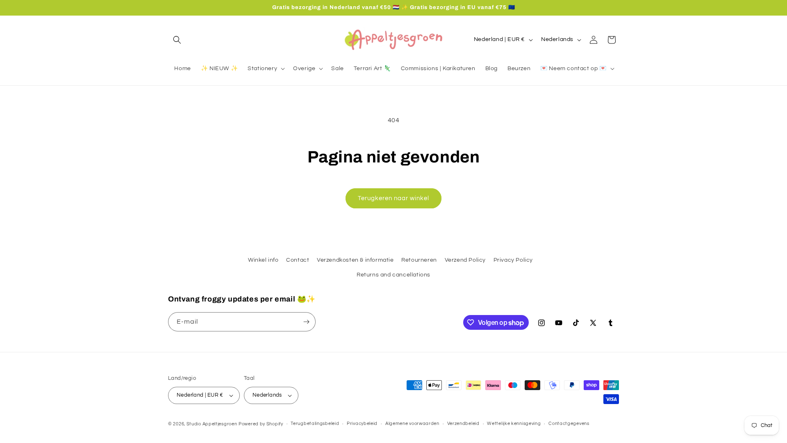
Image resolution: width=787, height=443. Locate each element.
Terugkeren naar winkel (393, 198)
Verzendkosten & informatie (355, 260)
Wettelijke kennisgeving (514, 423)
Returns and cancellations (393, 275)
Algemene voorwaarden (412, 423)
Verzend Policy (465, 260)
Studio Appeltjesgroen (212, 424)
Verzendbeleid (463, 423)
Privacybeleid (362, 423)
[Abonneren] (306, 321)
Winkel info (263, 260)
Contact (297, 260)
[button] (177, 40)
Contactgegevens (568, 423)
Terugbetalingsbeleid (315, 423)
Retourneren (419, 260)
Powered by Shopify (261, 424)
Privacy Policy (513, 260)
